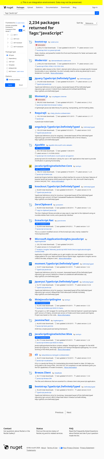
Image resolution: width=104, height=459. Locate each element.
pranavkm (59, 205)
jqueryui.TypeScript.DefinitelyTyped (56, 281)
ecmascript (47, 229)
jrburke (57, 113)
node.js (59, 105)
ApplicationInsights (84, 249)
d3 (36, 355)
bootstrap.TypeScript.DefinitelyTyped (57, 386)
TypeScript (40, 84)
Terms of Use (52, 448)
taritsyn (78, 166)
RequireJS (40, 113)
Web (42, 251)
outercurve (54, 42)
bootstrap (41, 41)
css (49, 50)
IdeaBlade (58, 373)
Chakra (60, 308)
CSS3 (58, 66)
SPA (50, 378)
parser (63, 156)
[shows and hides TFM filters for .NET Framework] (8, 47)
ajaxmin (71, 156)
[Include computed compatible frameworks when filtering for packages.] (23, 26)
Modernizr (41, 60)
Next (69, 412)
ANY (24, 30)
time (49, 105)
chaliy (52, 113)
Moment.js (41, 96)
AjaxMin (40, 145)
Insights (46, 249)
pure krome (61, 221)
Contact (7, 428)
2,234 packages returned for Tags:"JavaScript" (46, 28)
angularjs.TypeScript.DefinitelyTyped (57, 127)
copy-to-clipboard (43, 210)
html (45, 50)
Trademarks (31, 450)
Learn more (20, 23)
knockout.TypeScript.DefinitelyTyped (57, 186)
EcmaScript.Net (44, 220)
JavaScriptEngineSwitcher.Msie (53, 334)
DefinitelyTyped (85, 79)
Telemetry (52, 249)
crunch (58, 156)
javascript (53, 50)
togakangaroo (58, 320)
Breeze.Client (43, 372)
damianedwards (57, 61)
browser (54, 105)
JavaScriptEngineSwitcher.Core (53, 166)
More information (57, 73)
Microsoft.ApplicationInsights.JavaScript (59, 239)
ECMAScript (48, 174)
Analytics (40, 249)
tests (45, 326)
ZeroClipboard (43, 204)
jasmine (50, 326)
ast (67, 156)
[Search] (97, 13)
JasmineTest (42, 320)
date (45, 105)
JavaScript (40, 66)
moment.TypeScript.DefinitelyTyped (57, 263)
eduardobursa (47, 355)
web (58, 50)
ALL (20, 30)
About (43, 448)
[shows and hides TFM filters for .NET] (8, 35)
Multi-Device (72, 249)
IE (57, 308)
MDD (66, 249)
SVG (62, 66)
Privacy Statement (87, 448)
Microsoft (58, 145)
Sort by (80, 23)
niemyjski (55, 355)
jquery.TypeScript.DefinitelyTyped (55, 78)
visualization (48, 360)
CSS (55, 66)
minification (51, 156)
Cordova (38, 251)
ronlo (64, 145)
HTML (46, 66)
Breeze (46, 378)
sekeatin (69, 145)
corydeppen (56, 96)
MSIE (54, 308)
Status (39, 428)
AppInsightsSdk (40, 241)
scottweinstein (65, 113)
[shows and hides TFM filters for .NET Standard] (8, 43)
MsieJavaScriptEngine (48, 299)
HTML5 (51, 66)
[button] (16, 23)
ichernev (64, 96)
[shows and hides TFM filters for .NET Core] (8, 39)
